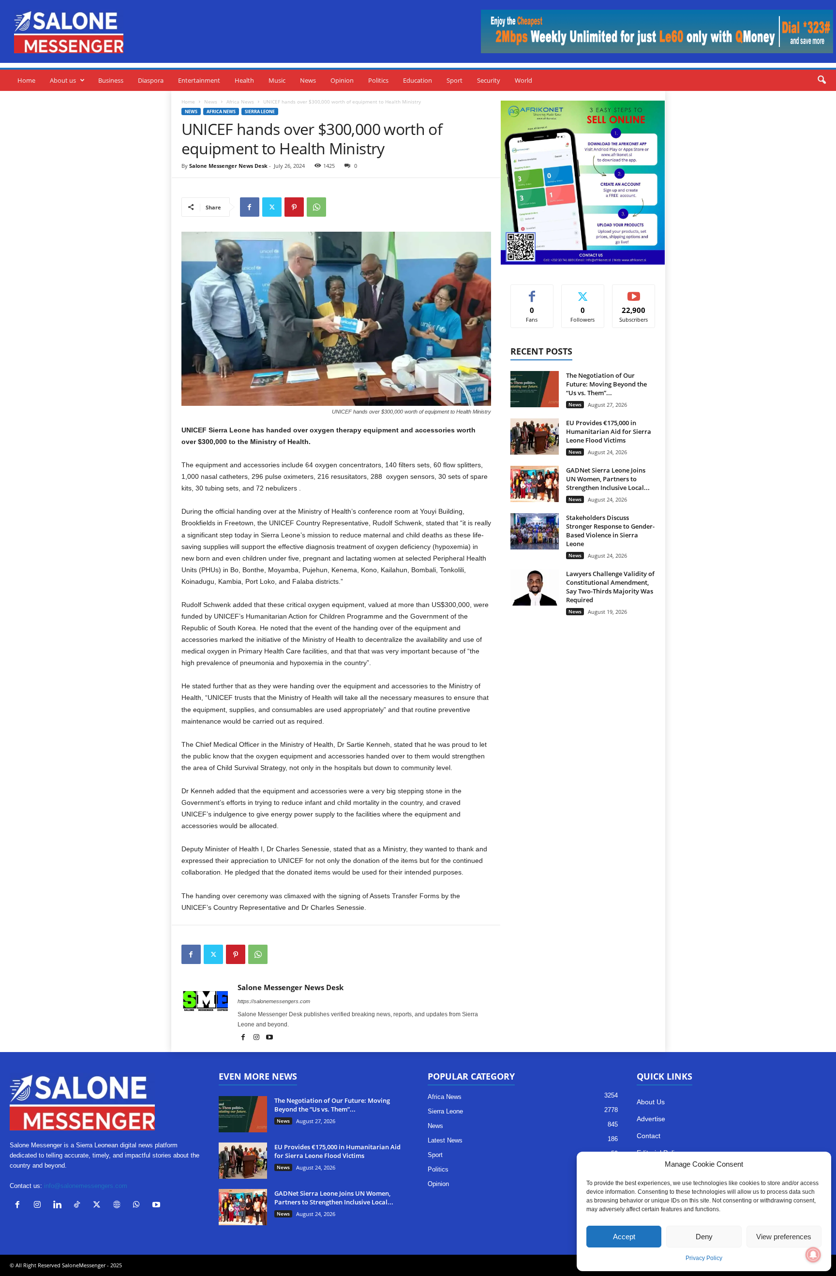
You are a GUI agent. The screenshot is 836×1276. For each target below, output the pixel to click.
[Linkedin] (59, 1205)
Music (277, 80)
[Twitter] (272, 207)
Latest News (445, 1140)
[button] (821, 80)
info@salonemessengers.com (85, 1185)
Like (531, 292)
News (308, 80)
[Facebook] (249, 207)
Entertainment (199, 80)
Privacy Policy (704, 1258)
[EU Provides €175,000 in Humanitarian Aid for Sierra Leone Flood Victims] (534, 436)
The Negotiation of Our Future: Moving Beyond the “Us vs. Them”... (606, 384)
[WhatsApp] (316, 207)
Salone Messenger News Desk (228, 165)
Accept (624, 1236)
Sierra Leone (260, 111)
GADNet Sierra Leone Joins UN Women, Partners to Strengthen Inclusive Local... (608, 479)
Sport (455, 80)
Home (26, 80)
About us (63, 80)
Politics (378, 80)
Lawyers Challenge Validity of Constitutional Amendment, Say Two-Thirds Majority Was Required (610, 586)
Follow (582, 292)
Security (488, 80)
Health (244, 80)
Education (417, 80)
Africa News (240, 101)
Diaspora (151, 80)
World (523, 80)
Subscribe (634, 292)
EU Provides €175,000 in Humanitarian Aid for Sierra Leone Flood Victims (608, 431)
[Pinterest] (294, 207)
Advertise (651, 1119)
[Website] (119, 1205)
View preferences (783, 1236)
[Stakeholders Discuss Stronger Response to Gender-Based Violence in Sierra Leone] (534, 531)
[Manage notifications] (813, 1254)
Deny (704, 1236)
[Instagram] (257, 1038)
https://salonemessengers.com (274, 1001)
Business (110, 80)
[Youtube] (269, 1038)
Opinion (342, 80)
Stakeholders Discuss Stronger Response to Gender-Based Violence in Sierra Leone (610, 530)
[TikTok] (79, 1205)
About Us (651, 1102)
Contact (648, 1136)
